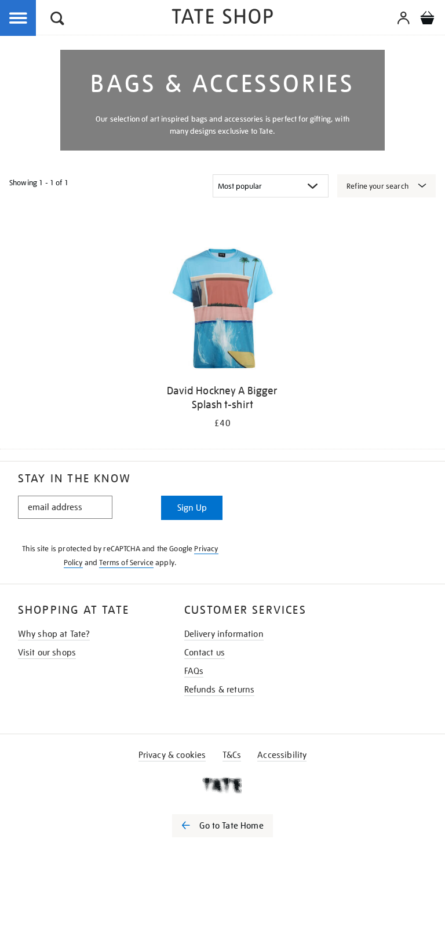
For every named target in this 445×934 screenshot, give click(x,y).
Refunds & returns (219, 689)
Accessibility (282, 755)
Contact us (204, 652)
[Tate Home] (222, 785)
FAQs (194, 671)
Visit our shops (47, 652)
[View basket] (427, 19)
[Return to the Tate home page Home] (222, 18)
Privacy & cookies (172, 755)
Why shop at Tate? (54, 634)
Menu (18, 18)
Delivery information (224, 634)
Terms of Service (126, 562)
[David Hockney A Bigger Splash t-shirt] (222, 310)
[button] (57, 20)
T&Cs (232, 755)
